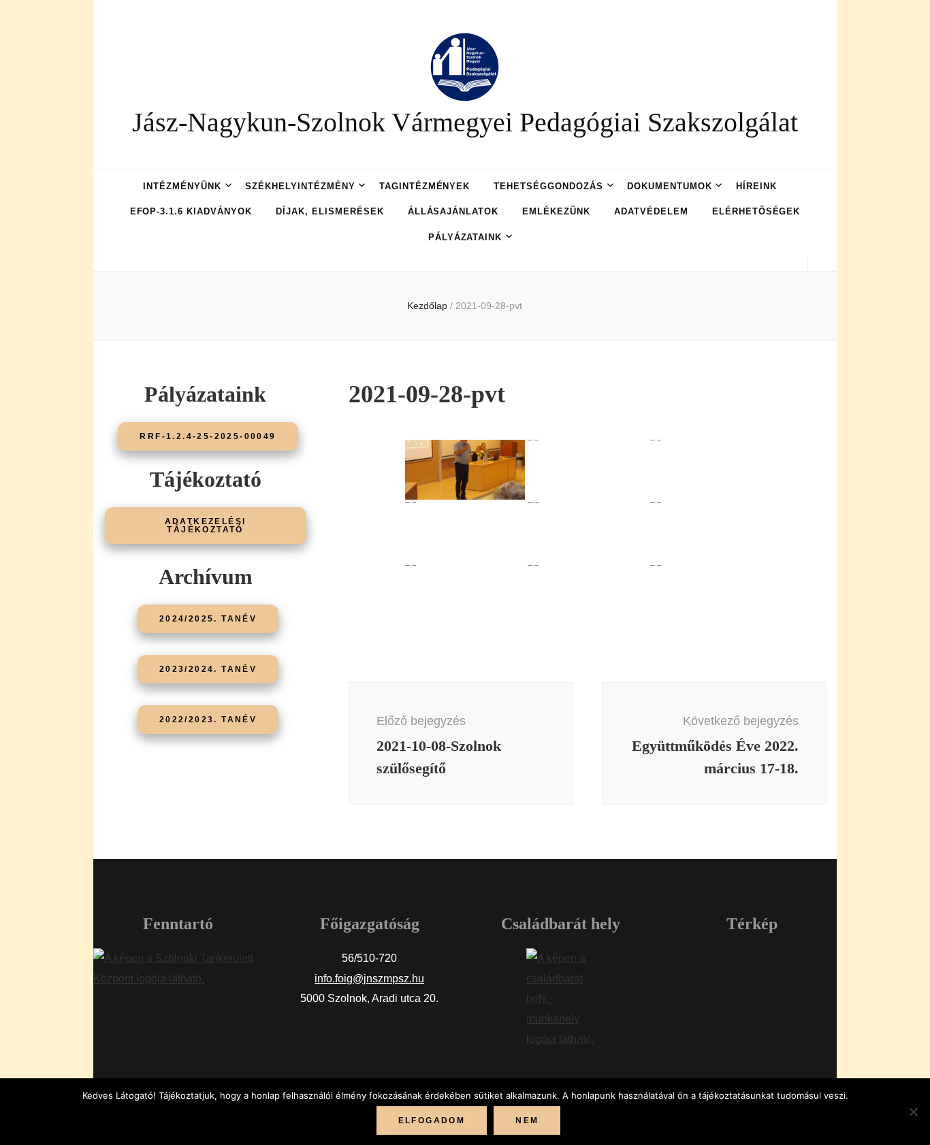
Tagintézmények (424, 186)
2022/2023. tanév (208, 719)
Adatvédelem (651, 211)
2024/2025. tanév (208, 619)
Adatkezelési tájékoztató (205, 525)
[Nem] (913, 1111)
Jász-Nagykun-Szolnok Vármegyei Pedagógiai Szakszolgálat (465, 122)
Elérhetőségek (756, 211)
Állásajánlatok (453, 211)
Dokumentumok (669, 186)
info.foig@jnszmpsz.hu (369, 978)
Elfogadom (432, 1120)
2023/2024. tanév (208, 669)
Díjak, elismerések (330, 211)
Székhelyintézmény (300, 186)
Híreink (756, 186)
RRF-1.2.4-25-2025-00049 (208, 436)
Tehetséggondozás (548, 186)
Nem (527, 1120)
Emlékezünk (556, 211)
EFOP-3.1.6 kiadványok (191, 211)
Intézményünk (182, 186)
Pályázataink (465, 237)
